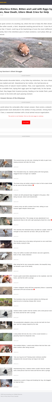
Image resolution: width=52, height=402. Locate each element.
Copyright (16, 396)
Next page (26, 122)
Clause (9, 396)
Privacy (12, 396)
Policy (6, 396)
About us (2, 396)
